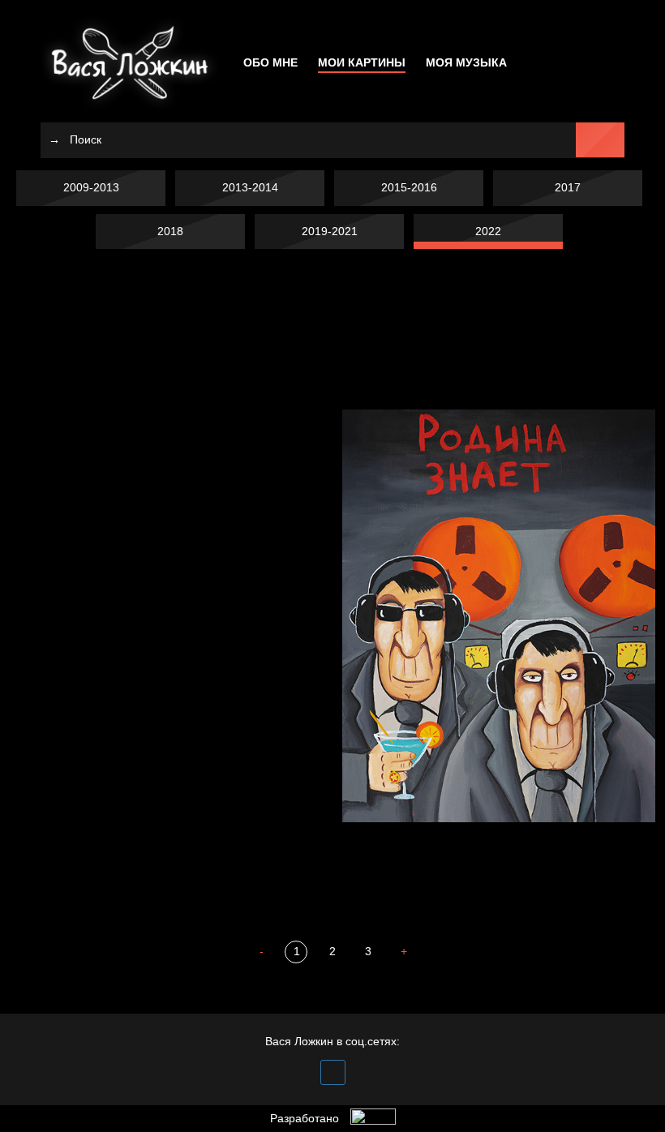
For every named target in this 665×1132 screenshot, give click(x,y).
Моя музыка (466, 62)
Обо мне (270, 62)
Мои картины (361, 62)
